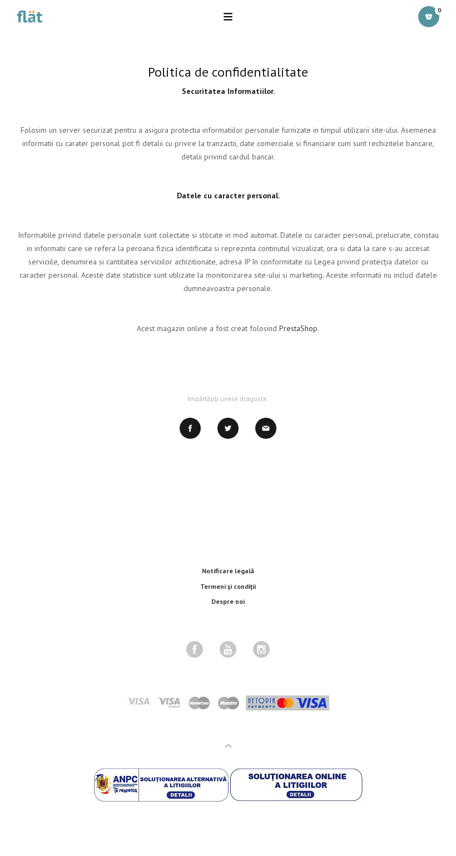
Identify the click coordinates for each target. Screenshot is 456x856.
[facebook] (194, 649)
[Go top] (228, 745)
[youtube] (228, 649)
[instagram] (261, 649)
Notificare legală (228, 571)
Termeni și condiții (228, 586)
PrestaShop (298, 328)
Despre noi (228, 601)
